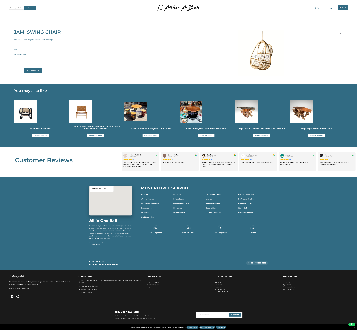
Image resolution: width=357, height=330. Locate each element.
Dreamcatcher (146, 208)
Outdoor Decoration (213, 212)
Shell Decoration (147, 217)
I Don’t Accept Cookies (207, 327)
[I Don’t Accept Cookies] (355, 327)
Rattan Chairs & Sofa (246, 194)
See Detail (96, 245)
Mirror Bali (145, 212)
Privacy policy (221, 327)
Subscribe (235, 315)
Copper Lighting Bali (181, 203)
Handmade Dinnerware (150, 203)
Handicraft (177, 194)
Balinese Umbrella (245, 203)
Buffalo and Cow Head (246, 199)
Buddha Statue (211, 208)
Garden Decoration (245, 212)
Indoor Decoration (221, 289)
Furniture (144, 194)
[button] (340, 33)
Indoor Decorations (213, 203)
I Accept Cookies (192, 327)
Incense (209, 199)
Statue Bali (242, 208)
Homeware (177, 208)
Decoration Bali (179, 212)
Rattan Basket (178, 199)
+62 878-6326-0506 (258, 263)
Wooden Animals (147, 199)
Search (30, 8)
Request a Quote (33, 71)
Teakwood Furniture (213, 194)
